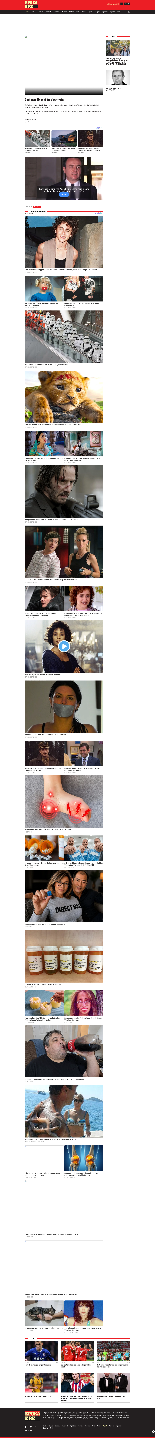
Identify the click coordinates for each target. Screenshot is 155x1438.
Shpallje (112, 12)
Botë (77, 12)
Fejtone (71, 12)
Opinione (56, 12)
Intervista (48, 12)
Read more (64, 194)
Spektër (105, 12)
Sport (90, 12)
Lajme (33, 12)
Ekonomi (40, 12)
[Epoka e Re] (31, 8)
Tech (118, 12)
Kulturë (84, 12)
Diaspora (97, 12)
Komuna (64, 12)
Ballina (27, 12)
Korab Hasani (37, 207)
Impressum (28, 1431)
